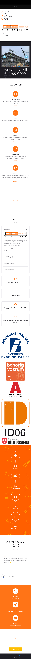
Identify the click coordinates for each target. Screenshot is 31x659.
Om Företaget (5, 33)
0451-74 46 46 (8, 19)
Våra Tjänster (5, 35)
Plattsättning (15, 99)
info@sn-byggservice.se (15, 625)
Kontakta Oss (5, 39)
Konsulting (15, 173)
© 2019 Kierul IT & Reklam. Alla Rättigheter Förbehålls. (15, 655)
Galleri (3, 37)
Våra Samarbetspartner (9, 263)
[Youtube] (14, 7)
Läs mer (15, 105)
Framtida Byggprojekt (9, 257)
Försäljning (15, 154)
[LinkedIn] (19, 7)
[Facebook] (11, 7)
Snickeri (15, 135)
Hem (3, 32)
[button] (15, 649)
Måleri (15, 118)
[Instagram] (16, 7)
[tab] (15, 229)
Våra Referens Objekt (9, 269)
